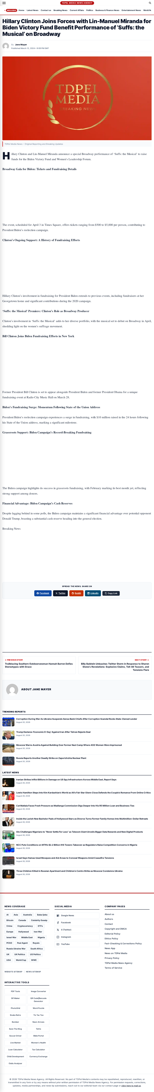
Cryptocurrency (25, 926)
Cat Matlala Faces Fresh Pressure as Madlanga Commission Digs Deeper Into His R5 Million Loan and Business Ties (75, 805)
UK (7, 954)
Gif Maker (15, 998)
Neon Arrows (38, 1022)
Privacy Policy (112, 958)
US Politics (35, 954)
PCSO (9, 943)
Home (21, 10)
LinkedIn (94, 593)
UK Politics (19, 954)
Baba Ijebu (42, 915)
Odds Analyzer (15, 1063)
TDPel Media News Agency (77, 3)
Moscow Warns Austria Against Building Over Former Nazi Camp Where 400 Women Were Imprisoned (69, 745)
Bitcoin (9, 920)
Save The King (15, 1029)
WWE (34, 960)
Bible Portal (38, 1036)
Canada (22, 920)
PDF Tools (15, 991)
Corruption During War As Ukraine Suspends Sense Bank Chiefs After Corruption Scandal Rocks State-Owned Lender (76, 719)
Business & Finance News (107, 10)
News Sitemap (33, 972)
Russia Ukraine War (15, 948)
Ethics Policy (111, 938)
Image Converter (38, 991)
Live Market (15, 1043)
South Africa (37, 948)
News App (110, 948)
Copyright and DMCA (116, 928)
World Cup (21, 960)
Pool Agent (22, 943)
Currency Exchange (38, 1056)
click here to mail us (131, 1085)
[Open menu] (4, 3)
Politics (89, 10)
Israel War (11, 937)
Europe (9, 931)
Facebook (44, 593)
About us (109, 914)
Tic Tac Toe (38, 1015)
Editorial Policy (112, 933)
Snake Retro (15, 1015)
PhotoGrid (15, 1008)
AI (7, 915)
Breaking (11, 10)
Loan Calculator (15, 1049)
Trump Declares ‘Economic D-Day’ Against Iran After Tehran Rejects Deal (53, 732)
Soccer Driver (15, 1036)
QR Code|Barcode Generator (38, 999)
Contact (109, 924)
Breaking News (60, 10)
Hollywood (23, 931)
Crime (9, 926)
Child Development (15, 1056)
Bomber (15, 1022)
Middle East (27, 937)
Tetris (38, 1029)
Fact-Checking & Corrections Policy (123, 943)
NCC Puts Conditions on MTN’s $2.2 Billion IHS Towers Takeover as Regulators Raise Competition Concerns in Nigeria (76, 845)
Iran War (38, 931)
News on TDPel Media (116, 953)
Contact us (46, 10)
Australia (27, 915)
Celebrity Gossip (39, 920)
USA (8, 960)
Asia (16, 915)
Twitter (62, 593)
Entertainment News (131, 10)
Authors (109, 919)
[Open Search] (150, 3)
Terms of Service (113, 967)
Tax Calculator (38, 1049)
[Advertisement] (77, 187)
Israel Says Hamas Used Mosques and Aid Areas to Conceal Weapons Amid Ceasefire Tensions (65, 858)
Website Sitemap (13, 972)
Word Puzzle (38, 1008)
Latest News (32, 10)
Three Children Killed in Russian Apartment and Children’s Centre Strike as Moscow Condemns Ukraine (69, 871)
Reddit (78, 593)
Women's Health (38, 1043)
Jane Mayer (21, 44)
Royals (36, 943)
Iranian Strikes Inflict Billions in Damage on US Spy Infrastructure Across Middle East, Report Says (66, 779)
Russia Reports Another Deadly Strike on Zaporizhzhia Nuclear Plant (51, 758)
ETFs (40, 926)
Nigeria (41, 937)
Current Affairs (77, 10)
